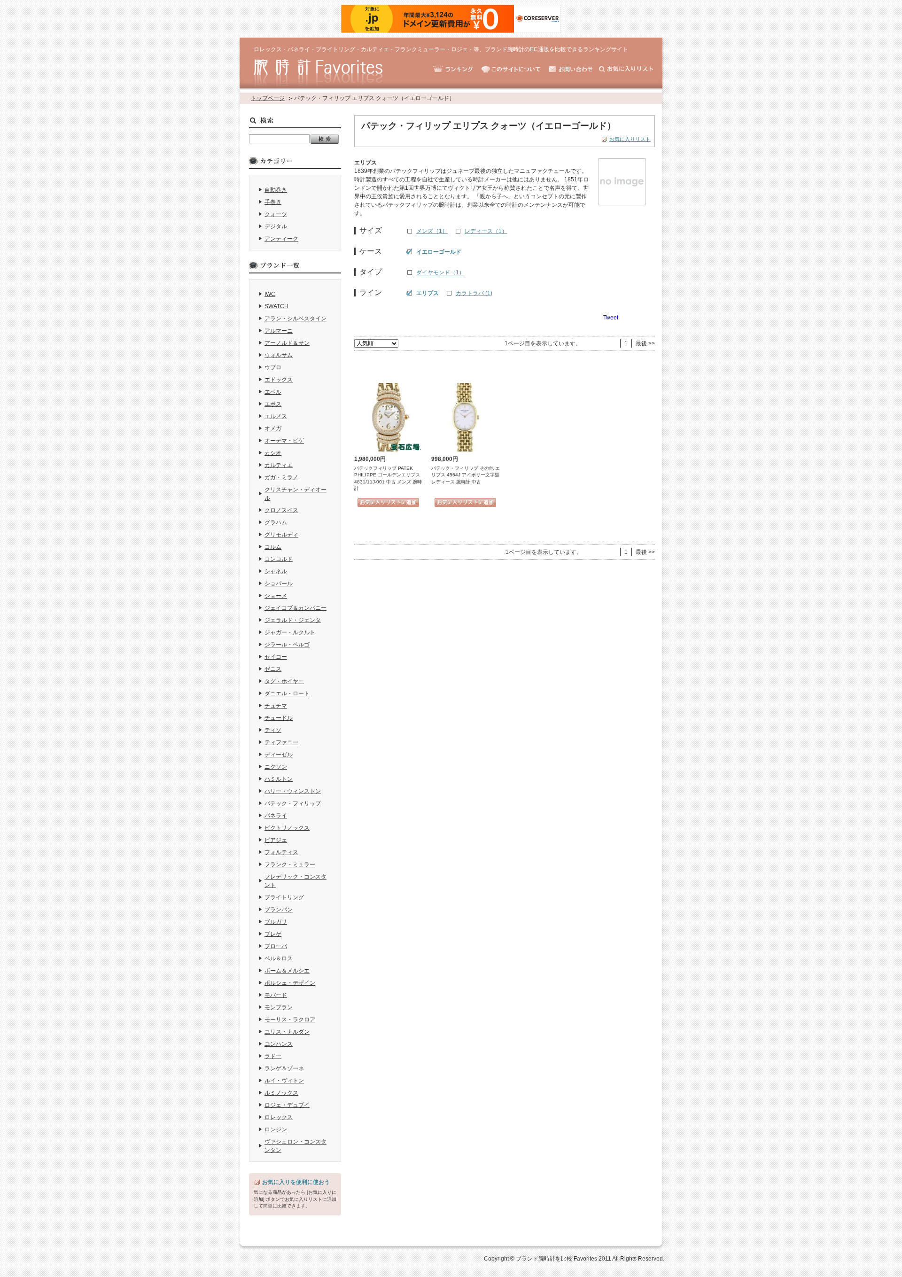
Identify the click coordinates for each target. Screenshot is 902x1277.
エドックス (278, 379)
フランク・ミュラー (289, 864)
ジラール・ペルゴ (287, 644)
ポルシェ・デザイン (289, 983)
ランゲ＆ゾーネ (284, 1068)
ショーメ (275, 595)
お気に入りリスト (630, 139)
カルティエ (278, 465)
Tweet (610, 317)
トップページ (268, 98)
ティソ (272, 730)
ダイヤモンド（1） (440, 272)
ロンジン (275, 1129)
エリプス (427, 293)
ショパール (278, 583)
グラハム (275, 522)
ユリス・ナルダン (287, 1031)
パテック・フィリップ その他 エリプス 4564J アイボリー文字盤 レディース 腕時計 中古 (465, 475)
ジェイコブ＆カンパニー (295, 608)
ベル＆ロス (278, 958)
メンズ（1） (432, 231)
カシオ (272, 453)
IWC (269, 294)
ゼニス (272, 669)
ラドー (272, 1056)
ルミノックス (281, 1093)
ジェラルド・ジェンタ (292, 620)
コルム (272, 547)
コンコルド (278, 559)
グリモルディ (281, 534)
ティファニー (281, 742)
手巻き (272, 202)
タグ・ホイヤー (284, 681)
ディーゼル (278, 754)
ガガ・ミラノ (281, 477)
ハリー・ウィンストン (292, 791)
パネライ (275, 815)
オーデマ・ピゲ (284, 440)
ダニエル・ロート (287, 693)
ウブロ (272, 367)
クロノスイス (281, 510)
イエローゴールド (438, 252)
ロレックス (278, 1117)
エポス (272, 404)
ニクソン (275, 766)
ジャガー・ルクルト (289, 632)
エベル (272, 392)
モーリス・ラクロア (289, 1019)
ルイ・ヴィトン (284, 1080)
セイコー (275, 657)
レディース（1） (486, 231)
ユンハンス (278, 1044)
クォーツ (275, 214)
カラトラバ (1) (474, 293)
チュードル (278, 718)
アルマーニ (278, 330)
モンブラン (278, 1007)
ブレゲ (272, 934)
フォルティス (281, 852)
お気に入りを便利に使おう (296, 1182)
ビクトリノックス (287, 828)
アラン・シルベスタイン (295, 318)
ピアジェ (275, 840)
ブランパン (278, 909)
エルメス (275, 416)
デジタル (275, 226)
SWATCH (276, 306)
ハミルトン (278, 779)
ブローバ (275, 946)
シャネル (275, 571)
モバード (275, 995)
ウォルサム (278, 355)
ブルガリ (275, 922)
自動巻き (275, 190)
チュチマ (275, 705)
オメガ (272, 428)
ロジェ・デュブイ (287, 1105)
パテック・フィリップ (292, 803)
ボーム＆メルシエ (287, 970)
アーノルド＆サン (287, 343)
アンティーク (281, 238)
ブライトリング (284, 897)
